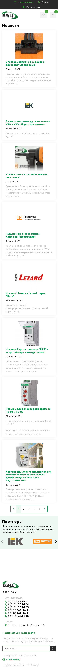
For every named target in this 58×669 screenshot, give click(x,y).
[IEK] (15, 538)
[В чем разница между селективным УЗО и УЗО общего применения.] (29, 105)
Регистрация (33, 7)
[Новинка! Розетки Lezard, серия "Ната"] (29, 277)
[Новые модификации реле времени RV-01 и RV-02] (29, 393)
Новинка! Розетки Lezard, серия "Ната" (26, 295)
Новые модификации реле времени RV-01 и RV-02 (28, 410)
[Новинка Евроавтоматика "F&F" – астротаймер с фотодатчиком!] (29, 333)
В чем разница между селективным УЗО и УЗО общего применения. (28, 123)
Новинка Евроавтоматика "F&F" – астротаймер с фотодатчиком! (27, 351)
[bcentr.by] (10, 15)
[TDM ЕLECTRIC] (42, 538)
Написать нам (25, 2)
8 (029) (19, 610)
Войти (45, 2)
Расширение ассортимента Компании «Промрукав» (23, 235)
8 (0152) (18, 601)
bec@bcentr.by (13, 659)
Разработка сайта (13, 665)
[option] (15, 541)
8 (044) (19, 613)
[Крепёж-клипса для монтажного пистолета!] (29, 158)
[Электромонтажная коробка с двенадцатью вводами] (29, 46)
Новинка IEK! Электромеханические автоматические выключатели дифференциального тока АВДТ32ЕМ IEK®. (28, 476)
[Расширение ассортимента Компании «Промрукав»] (29, 217)
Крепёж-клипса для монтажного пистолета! (26, 176)
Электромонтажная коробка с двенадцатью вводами (25, 63)
